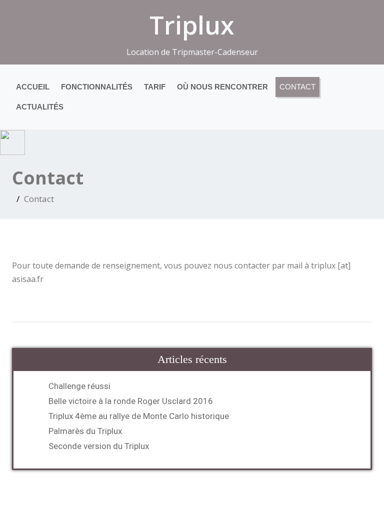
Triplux (192, 25)
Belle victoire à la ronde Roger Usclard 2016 (130, 401)
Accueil (33, 86)
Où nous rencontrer (222, 86)
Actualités (40, 106)
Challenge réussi (79, 386)
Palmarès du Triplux (85, 431)
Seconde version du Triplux (98, 446)
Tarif (155, 86)
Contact (298, 86)
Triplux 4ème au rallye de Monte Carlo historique (138, 416)
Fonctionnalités (96, 86)
